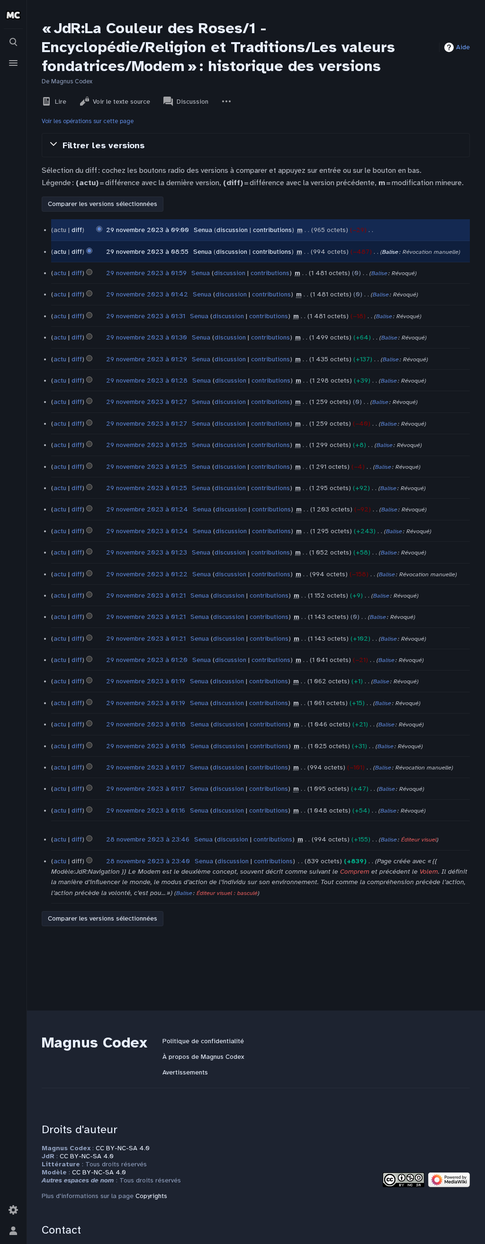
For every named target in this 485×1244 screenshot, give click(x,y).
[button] (256, 144)
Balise (390, 252)
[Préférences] (13, 1209)
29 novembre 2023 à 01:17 (145, 767)
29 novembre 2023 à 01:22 (147, 574)
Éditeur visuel (419, 839)
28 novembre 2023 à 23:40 (148, 861)
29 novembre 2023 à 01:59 (146, 273)
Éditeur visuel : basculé (227, 893)
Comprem (354, 872)
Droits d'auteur (79, 1129)
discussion (232, 230)
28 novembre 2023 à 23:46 (147, 839)
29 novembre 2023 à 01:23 (146, 552)
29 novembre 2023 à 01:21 (146, 595)
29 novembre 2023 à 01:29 (146, 359)
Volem (429, 872)
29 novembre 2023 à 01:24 (147, 509)
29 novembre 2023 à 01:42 (147, 294)
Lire (60, 102)
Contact (61, 1230)
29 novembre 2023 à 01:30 (146, 337)
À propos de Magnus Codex (203, 1057)
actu (60, 252)
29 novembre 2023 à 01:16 (145, 810)
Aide (463, 47)
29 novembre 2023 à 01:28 (147, 380)
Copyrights (151, 1196)
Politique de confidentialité (203, 1041)
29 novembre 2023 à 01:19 (145, 681)
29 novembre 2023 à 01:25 (146, 445)
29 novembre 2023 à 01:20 (147, 660)
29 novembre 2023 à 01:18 (146, 724)
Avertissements (185, 1072)
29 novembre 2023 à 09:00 (147, 230)
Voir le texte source (121, 102)
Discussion (192, 102)
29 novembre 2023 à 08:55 (147, 252)
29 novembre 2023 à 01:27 (146, 402)
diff (77, 230)
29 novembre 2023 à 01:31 (145, 316)
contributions (272, 230)
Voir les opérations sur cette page (88, 121)
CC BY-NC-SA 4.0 (123, 1148)
